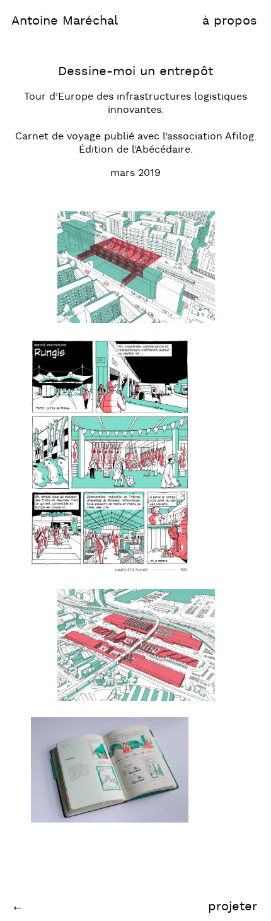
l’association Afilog (208, 136)
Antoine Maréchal (64, 21)
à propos (229, 21)
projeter (232, 906)
